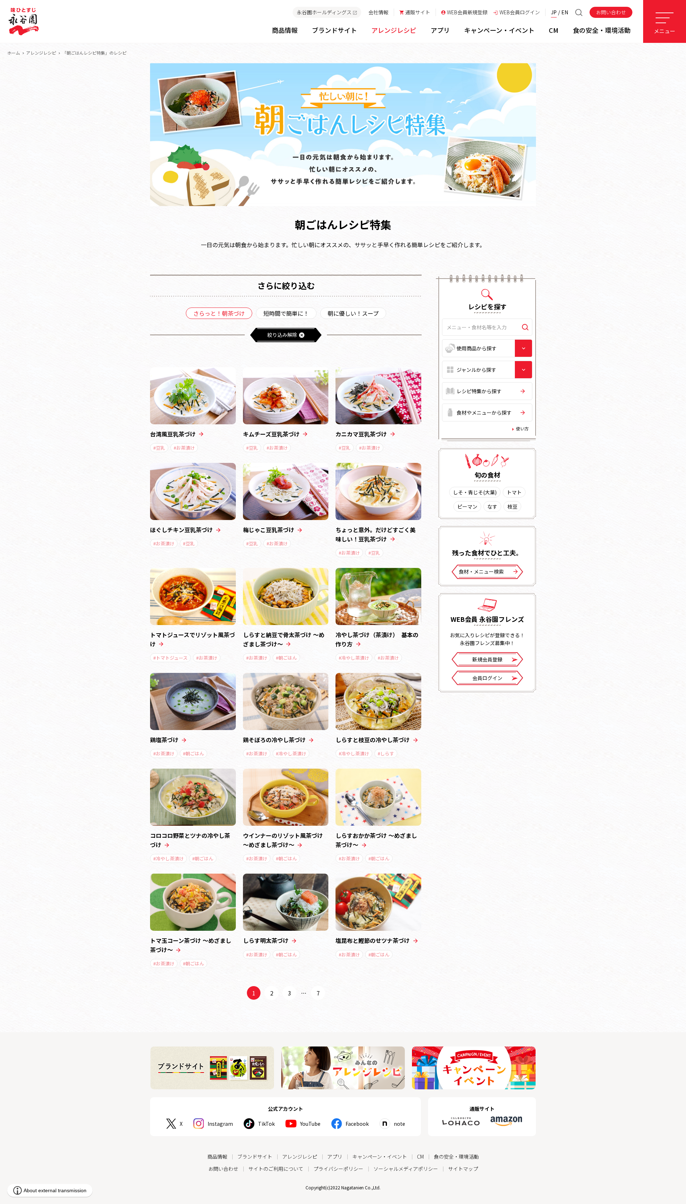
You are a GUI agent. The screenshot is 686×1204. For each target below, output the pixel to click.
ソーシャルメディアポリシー (405, 1168)
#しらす (386, 753)
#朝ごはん (286, 657)
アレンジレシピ (41, 53)
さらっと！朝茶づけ (219, 313)
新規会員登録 (487, 659)
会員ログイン (487, 677)
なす (492, 506)
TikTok (266, 1123)
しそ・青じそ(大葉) (475, 492)
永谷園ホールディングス (324, 12)
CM (420, 1156)
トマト (514, 492)
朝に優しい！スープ (353, 313)
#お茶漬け (184, 447)
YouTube (310, 1123)
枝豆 (512, 506)
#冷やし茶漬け (354, 657)
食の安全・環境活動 (456, 1156)
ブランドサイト (254, 1156)
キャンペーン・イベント (379, 1156)
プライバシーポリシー (338, 1168)
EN (564, 12)
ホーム (13, 53)
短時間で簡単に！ (286, 313)
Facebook (357, 1123)
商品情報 (217, 1156)
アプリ (334, 1156)
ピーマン (467, 506)
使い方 (522, 428)
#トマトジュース (170, 657)
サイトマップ (463, 1168)
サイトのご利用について (275, 1168)
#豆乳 (159, 447)
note (399, 1123)
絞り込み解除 (282, 334)
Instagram (220, 1123)
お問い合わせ (611, 12)
